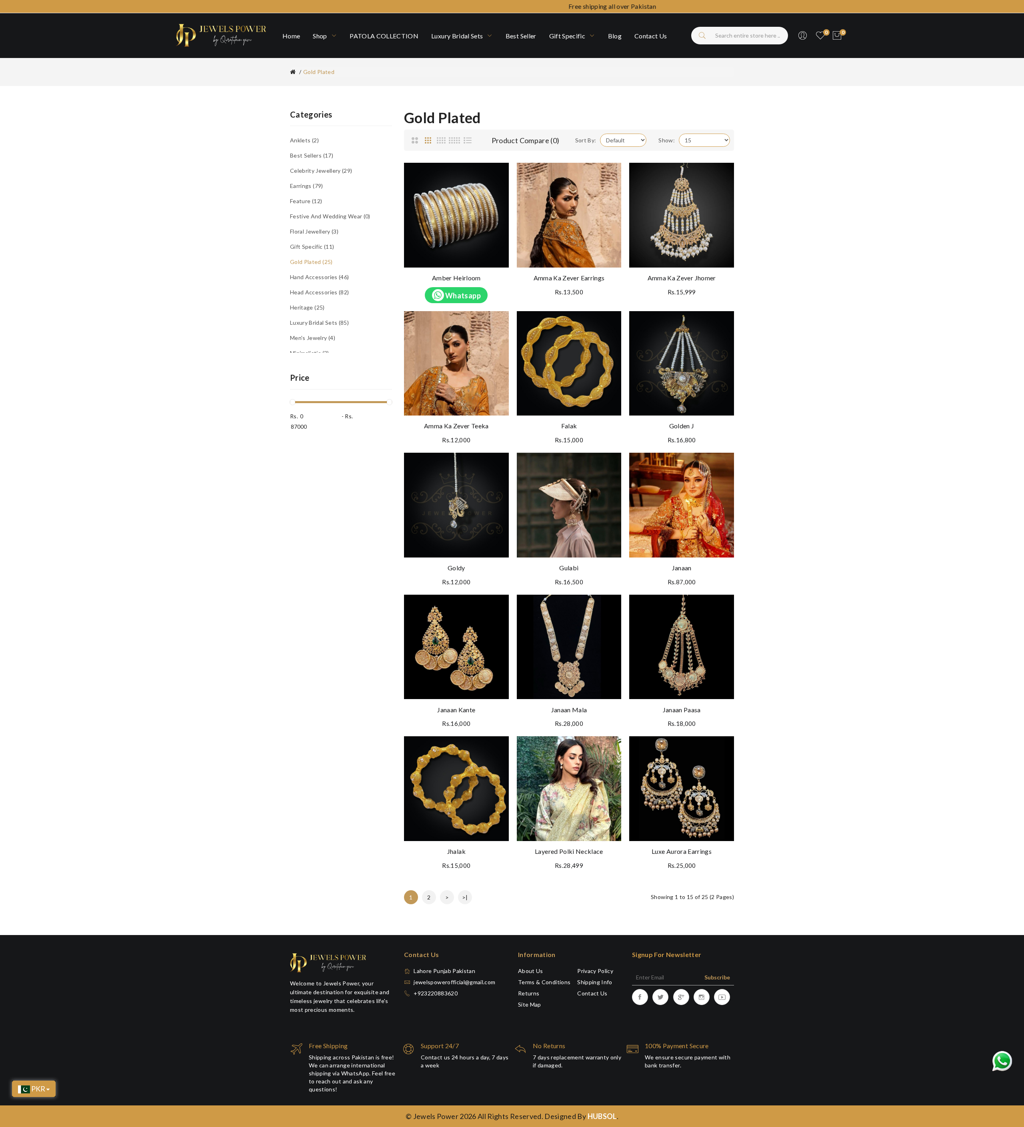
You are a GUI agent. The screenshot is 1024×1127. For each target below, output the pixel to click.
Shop (320, 36)
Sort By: (585, 140)
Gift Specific (568, 36)
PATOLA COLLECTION (384, 36)
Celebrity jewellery (320, 170)
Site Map (529, 1004)
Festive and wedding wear (329, 216)
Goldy (456, 567)
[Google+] (681, 997)
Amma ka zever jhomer (682, 278)
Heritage (306, 307)
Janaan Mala (569, 709)
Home (291, 36)
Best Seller (521, 36)
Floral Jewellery (313, 231)
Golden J (681, 426)
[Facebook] (640, 997)
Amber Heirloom (456, 278)
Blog (615, 36)
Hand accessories (318, 277)
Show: (666, 140)
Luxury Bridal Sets (457, 36)
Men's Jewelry (312, 337)
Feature (305, 201)
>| (465, 897)
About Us (530, 970)
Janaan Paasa (682, 709)
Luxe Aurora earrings (682, 851)
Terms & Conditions (544, 982)
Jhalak (456, 851)
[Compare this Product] (494, 194)
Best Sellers (311, 155)
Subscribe (717, 977)
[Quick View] (494, 212)
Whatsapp (462, 295)
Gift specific (311, 246)
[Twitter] (660, 997)
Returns (528, 993)
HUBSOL (602, 1116)
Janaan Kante (456, 709)
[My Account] (802, 35)
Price (300, 377)
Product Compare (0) (526, 140)
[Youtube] (722, 997)
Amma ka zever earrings (569, 278)
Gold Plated (318, 71)
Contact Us (592, 993)
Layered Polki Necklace (569, 851)
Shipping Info (594, 982)
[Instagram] (702, 997)
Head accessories (318, 292)
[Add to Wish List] (494, 176)
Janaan (682, 567)
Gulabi (568, 567)
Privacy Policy (595, 970)
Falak (569, 426)
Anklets (303, 140)
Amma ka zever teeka (456, 426)
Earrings (305, 185)
